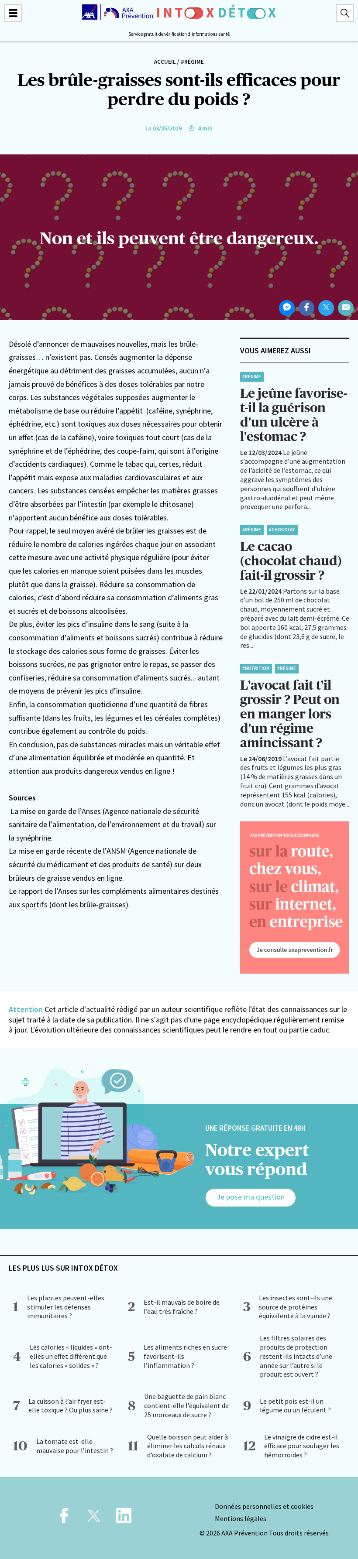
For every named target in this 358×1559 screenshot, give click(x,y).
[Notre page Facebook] (64, 1518)
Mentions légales (240, 1518)
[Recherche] (345, 13)
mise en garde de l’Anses (61, 811)
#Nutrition (255, 668)
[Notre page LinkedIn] (123, 1518)
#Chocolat (282, 530)
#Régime (192, 62)
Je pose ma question (251, 1197)
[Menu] (13, 13)
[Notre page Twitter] (93, 1518)
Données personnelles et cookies (264, 1506)
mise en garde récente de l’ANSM (72, 851)
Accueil (165, 61)
